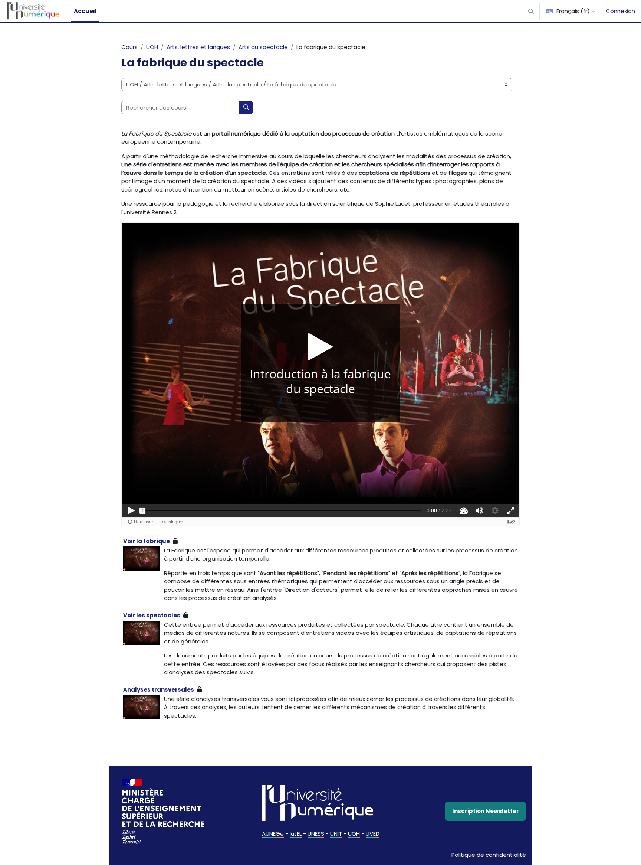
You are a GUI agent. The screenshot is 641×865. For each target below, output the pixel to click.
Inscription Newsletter (485, 811)
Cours (129, 47)
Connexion (620, 11)
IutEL (296, 834)
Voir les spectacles (151, 615)
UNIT (336, 834)
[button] (531, 11)
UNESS (316, 834)
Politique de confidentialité (488, 855)
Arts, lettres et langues (198, 47)
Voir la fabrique (146, 541)
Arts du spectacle (263, 47)
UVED (372, 834)
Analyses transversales (158, 689)
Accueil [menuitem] (85, 11)
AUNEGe (273, 834)
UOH (152, 47)
